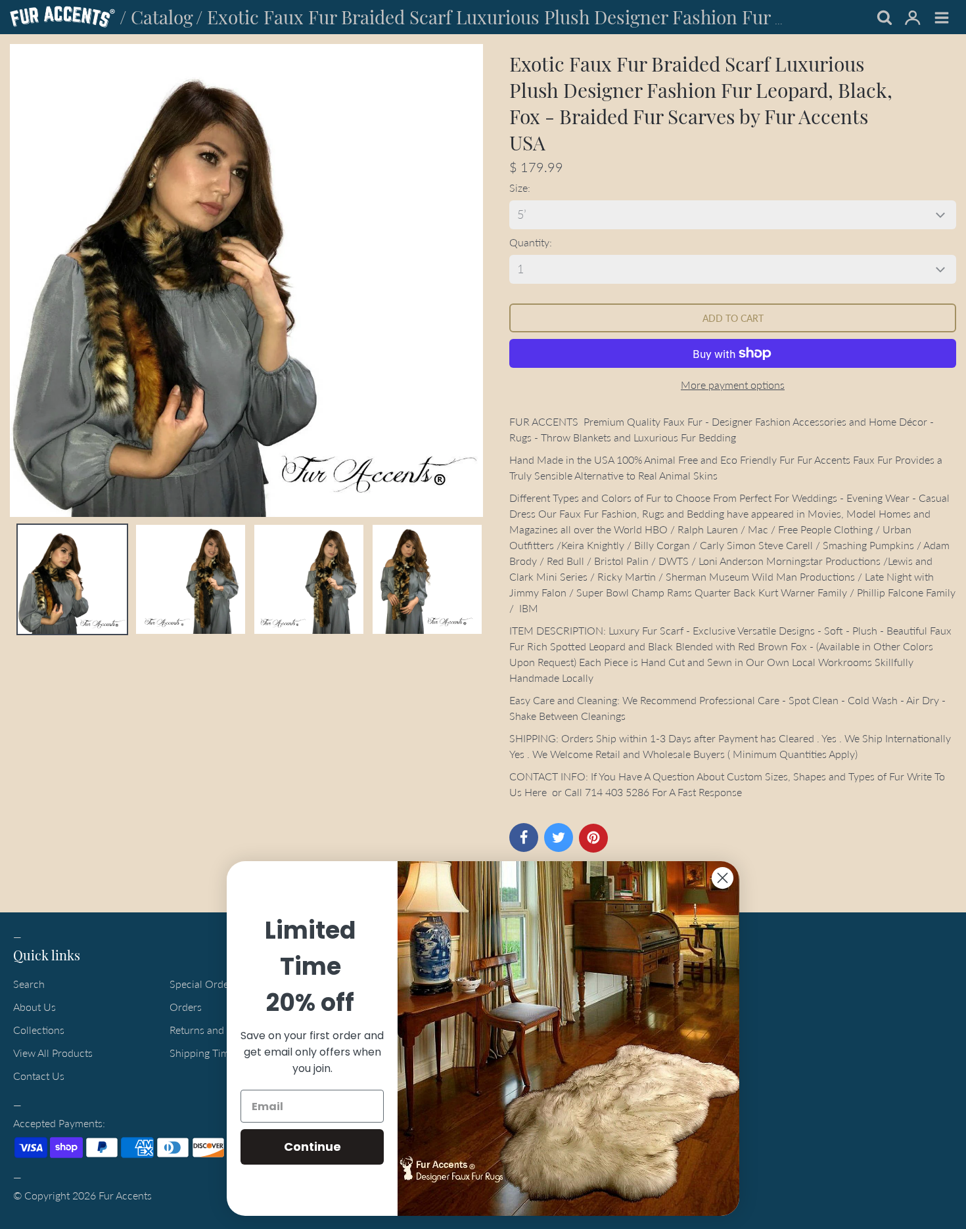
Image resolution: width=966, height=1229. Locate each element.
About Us (34, 1006)
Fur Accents (125, 1195)
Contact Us (38, 1075)
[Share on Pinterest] (593, 838)
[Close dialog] (722, 877)
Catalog (162, 17)
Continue (312, 1146)
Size (518, 187)
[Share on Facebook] (523, 837)
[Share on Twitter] (558, 837)
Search (29, 983)
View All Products (53, 1052)
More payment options (733, 384)
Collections (38, 1029)
